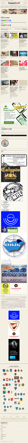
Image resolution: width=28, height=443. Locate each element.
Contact (2, 437)
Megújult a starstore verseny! (22, 87)
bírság (22, 299)
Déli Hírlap (24, 6)
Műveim (17, 304)
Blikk (19, 299)
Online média (6, 305)
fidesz (5, 303)
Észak (16, 6)
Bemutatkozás (2, 435)
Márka (13, 304)
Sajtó (22, 305)
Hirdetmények (22, 303)
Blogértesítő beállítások (3, 436)
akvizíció (8, 297)
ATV (20, 297)
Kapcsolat (25, 0)
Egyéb (4, 301)
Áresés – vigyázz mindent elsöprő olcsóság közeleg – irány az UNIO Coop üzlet (23, 68)
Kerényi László (8, 304)
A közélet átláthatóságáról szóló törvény (14, 297)
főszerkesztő (11, 303)
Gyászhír (15, 303)
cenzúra (7, 300)
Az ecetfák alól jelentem (5, 66)
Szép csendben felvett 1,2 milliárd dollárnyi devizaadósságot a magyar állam (22, 41)
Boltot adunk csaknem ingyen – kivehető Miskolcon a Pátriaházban (4, 88)
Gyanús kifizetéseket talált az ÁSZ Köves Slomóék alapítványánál (5, 40)
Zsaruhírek (11, 306)
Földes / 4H (8, 303)
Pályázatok (2, 16)
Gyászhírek (19, 6)
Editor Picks (23, 300)
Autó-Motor (12, 6)
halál (18, 303)
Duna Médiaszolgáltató (12, 300)
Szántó (14, 3)
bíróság (24, 299)
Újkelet (23, 307)
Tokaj (6, 392)
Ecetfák (2, 6)
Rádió (18, 305)
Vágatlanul (6, 6)
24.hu (4, 297)
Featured (15, 301)
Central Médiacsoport (3, 300)
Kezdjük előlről (3, 57)
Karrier (3, 304)
